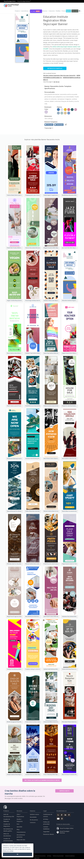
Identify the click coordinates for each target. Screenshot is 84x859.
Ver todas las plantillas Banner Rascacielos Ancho (42, 780)
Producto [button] (17, 11)
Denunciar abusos (48, 834)
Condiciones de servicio (40, 855)
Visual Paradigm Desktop (23, 1)
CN (58, 82)
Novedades (33, 817)
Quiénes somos (34, 814)
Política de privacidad (58, 855)
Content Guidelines (70, 855)
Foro (18, 824)
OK (17, 854)
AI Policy (45, 819)
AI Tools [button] (35, 11)
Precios (63, 11)
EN (54, 82)
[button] (25, 11)
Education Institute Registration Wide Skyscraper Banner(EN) (59, 75)
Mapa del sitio (21, 839)
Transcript (48, 128)
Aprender (19, 827)
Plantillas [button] (58, 11)
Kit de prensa (34, 820)
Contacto (32, 822)
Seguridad (46, 831)
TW (56, 82)
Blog (18, 829)
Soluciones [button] (51, 11)
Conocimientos (21, 832)
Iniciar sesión (75, 11)
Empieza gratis (64, 791)
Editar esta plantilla (54, 68)
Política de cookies (8, 851)
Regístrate (68, 11)
